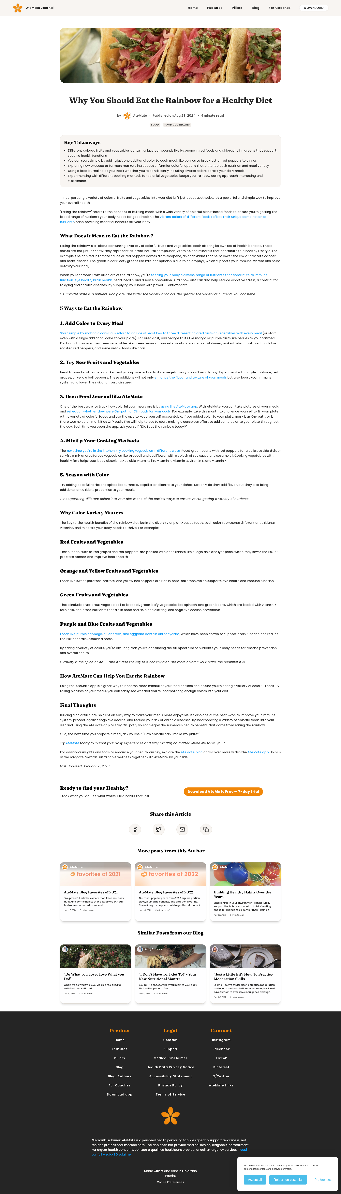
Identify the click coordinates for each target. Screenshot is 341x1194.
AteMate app (258, 752)
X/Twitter (221, 1076)
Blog (255, 8)
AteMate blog (191, 752)
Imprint (170, 1175)
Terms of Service (170, 1094)
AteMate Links (221, 1085)
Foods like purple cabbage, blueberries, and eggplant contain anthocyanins (120, 634)
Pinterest (221, 1067)
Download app (119, 1094)
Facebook (221, 1049)
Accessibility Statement (170, 1076)
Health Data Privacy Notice (170, 1067)
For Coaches (280, 8)
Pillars (237, 8)
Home (193, 8)
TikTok (221, 1058)
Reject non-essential (288, 1179)
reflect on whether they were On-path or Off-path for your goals (119, 411)
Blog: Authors (119, 1076)
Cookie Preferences (170, 1182)
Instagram (221, 1040)
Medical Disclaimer (170, 1058)
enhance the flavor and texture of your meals (191, 377)
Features (214, 8)
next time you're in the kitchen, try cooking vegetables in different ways (123, 450)
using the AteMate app (179, 406)
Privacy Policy (170, 1085)
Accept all (255, 1179)
